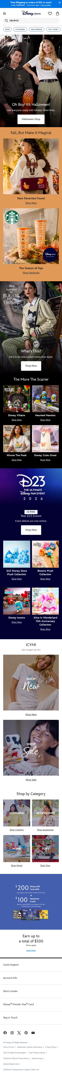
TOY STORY (53, 29)
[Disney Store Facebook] (5, 1032)
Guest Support (11, 964)
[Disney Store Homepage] (31, 14)
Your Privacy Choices (37, 1053)
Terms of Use (8, 1047)
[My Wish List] (50, 13)
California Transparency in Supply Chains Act (21, 1069)
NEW (7, 29)
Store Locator (10, 991)
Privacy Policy (50, 1047)
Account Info (10, 978)
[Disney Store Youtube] (33, 1032)
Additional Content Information (29, 1047)
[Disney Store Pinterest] (26, 1032)
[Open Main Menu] (4, 13)
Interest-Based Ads (10, 1064)
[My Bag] (57, 13)
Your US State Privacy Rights (14, 1053)
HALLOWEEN (36, 29)
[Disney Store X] (19, 1032)
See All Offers (46, 5)
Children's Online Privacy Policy (15, 1058)
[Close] (58, 3)
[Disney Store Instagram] (12, 1032)
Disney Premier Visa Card (18, 1004)
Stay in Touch (10, 1017)
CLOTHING (20, 29)
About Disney (37, 1058)
